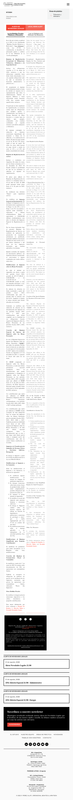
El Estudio (14, 734)
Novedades (58, 734)
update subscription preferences (31, 645)
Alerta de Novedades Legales (15, 656)
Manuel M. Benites (37, 542)
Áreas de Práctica (43, 734)
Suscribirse (14, 724)
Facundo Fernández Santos (14, 610)
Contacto (47, 738)
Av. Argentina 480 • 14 (36, 788)
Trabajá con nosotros (31, 738)
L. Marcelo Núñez (17, 608)
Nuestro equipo (27, 734)
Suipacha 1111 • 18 (36, 754)
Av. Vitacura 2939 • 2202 (36, 763)
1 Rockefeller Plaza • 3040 (36, 777)
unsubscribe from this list (14, 645)
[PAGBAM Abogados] (14, 4)
